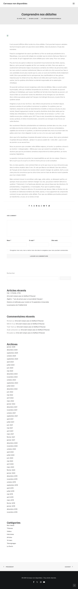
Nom (9, 240)
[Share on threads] (34, 206)
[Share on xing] (46, 206)
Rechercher (11, 273)
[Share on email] (49, 206)
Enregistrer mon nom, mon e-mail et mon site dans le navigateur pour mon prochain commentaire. (39, 250)
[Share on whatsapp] (41, 206)
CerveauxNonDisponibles (52, 18)
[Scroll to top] (74, 585)
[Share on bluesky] (44, 206)
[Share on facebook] (29, 206)
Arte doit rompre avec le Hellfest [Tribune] (29, 321)
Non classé (34, 18)
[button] (73, 3)
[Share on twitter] (31, 206)
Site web (54, 240)
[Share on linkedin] (39, 206)
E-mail (32, 240)
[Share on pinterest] (36, 206)
